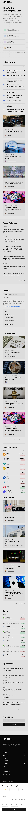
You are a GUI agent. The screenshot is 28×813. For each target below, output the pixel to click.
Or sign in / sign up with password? (18, 799)
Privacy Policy (5, 806)
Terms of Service (14, 806)
